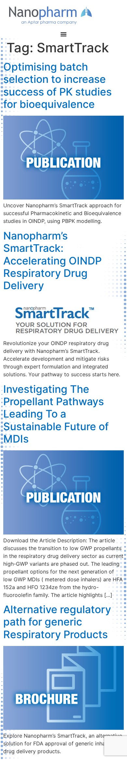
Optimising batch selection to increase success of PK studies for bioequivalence (57, 85)
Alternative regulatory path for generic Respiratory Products (57, 622)
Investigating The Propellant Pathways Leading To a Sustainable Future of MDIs (56, 414)
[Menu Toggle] (63, 34)
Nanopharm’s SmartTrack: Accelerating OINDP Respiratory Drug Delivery (52, 260)
